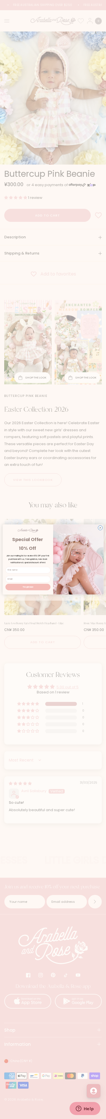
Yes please (28, 587)
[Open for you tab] (93, 1091)
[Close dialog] (100, 527)
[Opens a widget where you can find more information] (84, 1109)
